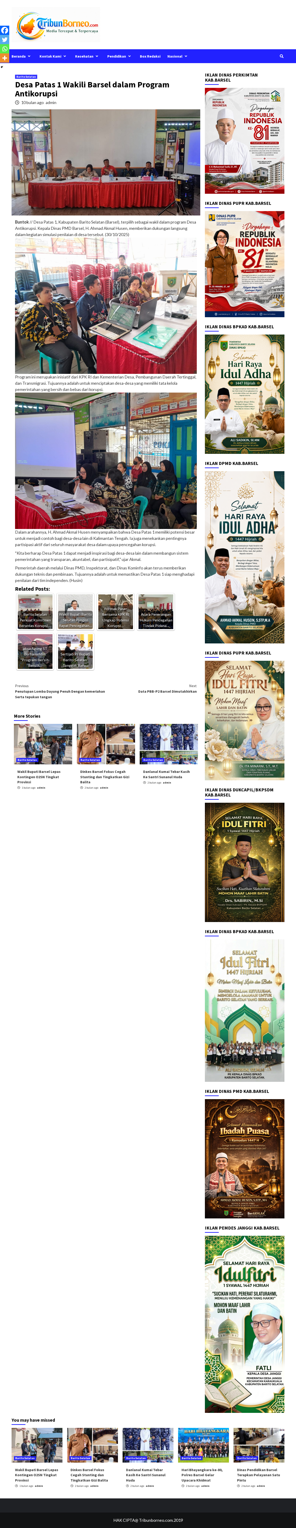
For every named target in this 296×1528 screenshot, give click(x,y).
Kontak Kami (50, 56)
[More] (4, 58)
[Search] (281, 56)
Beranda (19, 56)
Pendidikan (116, 56)
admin (51, 102)
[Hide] (2, 67)
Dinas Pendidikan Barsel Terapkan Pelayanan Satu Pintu (258, 1474)
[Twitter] (4, 39)
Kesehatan (84, 56)
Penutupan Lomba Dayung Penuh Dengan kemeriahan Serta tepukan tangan (60, 691)
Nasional (174, 56)
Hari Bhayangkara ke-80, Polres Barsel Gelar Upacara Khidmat (202, 1474)
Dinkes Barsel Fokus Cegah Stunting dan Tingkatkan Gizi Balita (104, 776)
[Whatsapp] (4, 48)
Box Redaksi (150, 56)
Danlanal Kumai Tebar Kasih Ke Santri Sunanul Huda (146, 1474)
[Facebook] (4, 30)
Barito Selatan (26, 76)
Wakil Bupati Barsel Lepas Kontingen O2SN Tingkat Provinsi (39, 776)
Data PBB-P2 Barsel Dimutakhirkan (167, 688)
